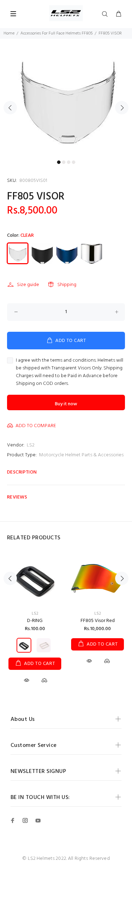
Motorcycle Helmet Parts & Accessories (81, 455)
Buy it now (66, 404)
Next (121, 107)
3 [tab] (68, 162)
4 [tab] (73, 162)
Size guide (28, 285)
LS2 (30, 445)
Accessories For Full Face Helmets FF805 (56, 33)
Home (9, 33)
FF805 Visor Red (98, 621)
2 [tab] (63, 162)
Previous (10, 107)
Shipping (66, 285)
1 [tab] (59, 162)
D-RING (35, 621)
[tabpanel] (66, 103)
